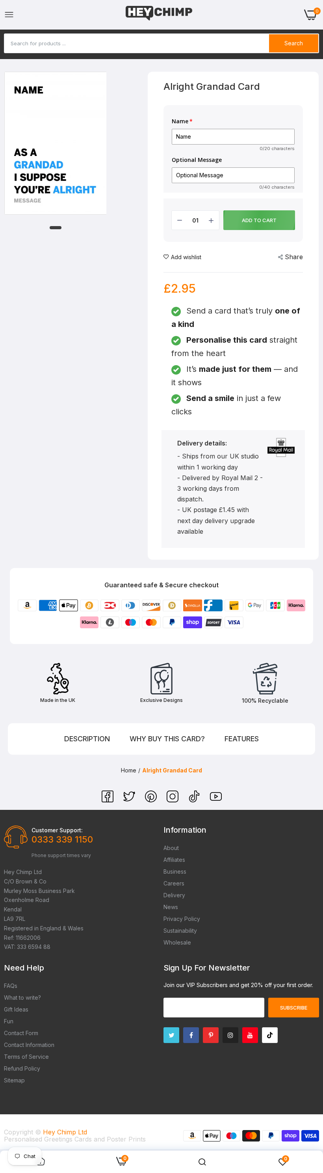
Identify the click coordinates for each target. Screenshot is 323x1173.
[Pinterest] (152, 800)
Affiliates (174, 859)
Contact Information (29, 1044)
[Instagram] (173, 800)
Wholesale (177, 942)
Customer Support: (57, 830)
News (170, 907)
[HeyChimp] (159, 15)
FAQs (10, 985)
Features (242, 739)
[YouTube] (216, 800)
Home (128, 770)
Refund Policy (22, 1068)
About (171, 847)
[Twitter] (130, 800)
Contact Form (21, 1033)
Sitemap (14, 1080)
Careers (173, 883)
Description (87, 739)
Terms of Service (26, 1056)
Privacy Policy (181, 918)
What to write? (22, 997)
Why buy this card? (167, 739)
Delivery (174, 895)
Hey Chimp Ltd (65, 1132)
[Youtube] (250, 1035)
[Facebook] (108, 800)
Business (174, 871)
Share (294, 257)
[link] (202, 1162)
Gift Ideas (16, 1009)
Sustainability (180, 930)
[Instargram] (230, 1035)
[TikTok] (195, 800)
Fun (8, 1021)
